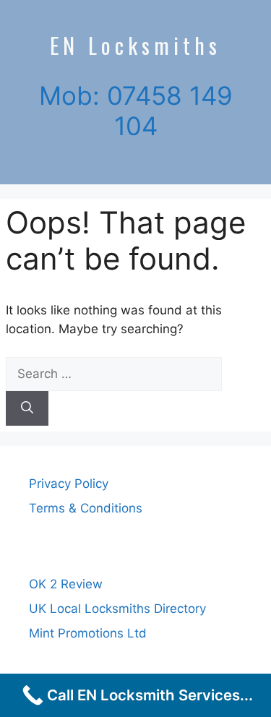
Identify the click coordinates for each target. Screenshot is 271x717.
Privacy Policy (68, 483)
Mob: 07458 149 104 (136, 110)
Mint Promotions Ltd (88, 633)
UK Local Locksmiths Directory (117, 608)
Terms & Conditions (85, 508)
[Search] (27, 408)
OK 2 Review (66, 584)
